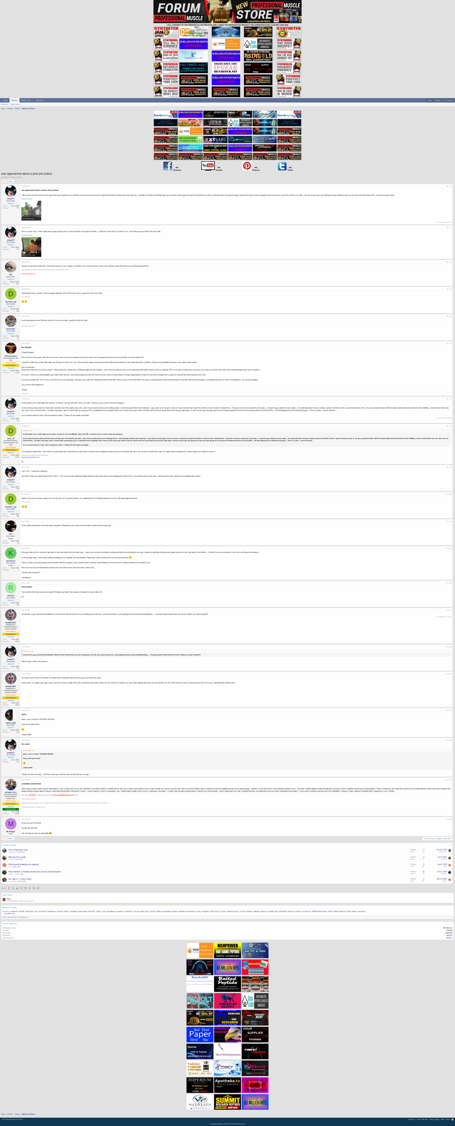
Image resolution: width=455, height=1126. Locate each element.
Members (39, 100)
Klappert (174, 911)
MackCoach (443, 852)
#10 (450, 494)
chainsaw (60, 911)
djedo (142, 911)
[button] (32, 100)
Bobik (349, 911)
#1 (450, 186)
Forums (14, 100)
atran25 (297, 911)
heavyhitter (361, 911)
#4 (450, 289)
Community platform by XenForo (227, 1124)
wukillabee (182, 911)
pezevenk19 (42, 911)
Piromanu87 (191, 911)
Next (10, 181)
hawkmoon (342, 911)
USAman (11, 859)
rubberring (230, 911)
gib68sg (159, 911)
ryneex (223, 911)
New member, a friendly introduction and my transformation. (34, 872)
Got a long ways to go (18, 850)
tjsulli (104, 911)
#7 (450, 399)
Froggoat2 (205, 911)
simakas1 (290, 911)
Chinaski (243, 911)
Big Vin (217, 911)
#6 (450, 343)
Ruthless (250, 911)
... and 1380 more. (8, 913)
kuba (35, 911)
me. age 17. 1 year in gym (20, 879)
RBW (336, 911)
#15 (450, 647)
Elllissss (67, 911)
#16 (450, 674)
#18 (450, 740)
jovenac (198, 911)
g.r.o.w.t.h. (6, 911)
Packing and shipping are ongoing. (23, 864)
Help (442, 1119)
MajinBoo (257, 911)
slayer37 (152, 911)
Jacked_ (11, 874)
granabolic (119, 911)
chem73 (330, 911)
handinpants (52, 911)
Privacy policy (434, 1119)
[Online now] (11, 353)
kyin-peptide (167, 911)
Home (5, 100)
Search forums (15, 104)
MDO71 (449, 938)
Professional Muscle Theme (13, 1119)
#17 (450, 710)
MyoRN (21, 911)
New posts (4, 104)
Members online (9, 907)
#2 (450, 227)
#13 (450, 583)
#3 (450, 262)
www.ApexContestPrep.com (30, 457)
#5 (450, 316)
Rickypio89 (12, 852)
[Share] (447, 186)
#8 (450, 426)
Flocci (445, 881)
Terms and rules (422, 1119)
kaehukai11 (14, 911)
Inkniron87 (91, 911)
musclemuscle (306, 911)
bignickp (264, 911)
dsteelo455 (283, 911)
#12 (450, 548)
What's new (25, 100)
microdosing (12, 881)
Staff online (7, 895)
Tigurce (98, 911)
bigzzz (236, 911)
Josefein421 (128, 911)
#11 (450, 521)
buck (9, 867)
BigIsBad (74, 911)
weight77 (6, 177)
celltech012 (29, 911)
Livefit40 (270, 911)
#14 (450, 610)
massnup (136, 911)
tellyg (276, 911)
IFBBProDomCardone (319, 911)
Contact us (411, 1119)
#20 (450, 819)
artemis (354, 911)
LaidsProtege (82, 911)
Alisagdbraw (111, 911)
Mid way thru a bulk (17, 857)
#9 (450, 467)
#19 (450, 780)
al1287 (212, 911)
